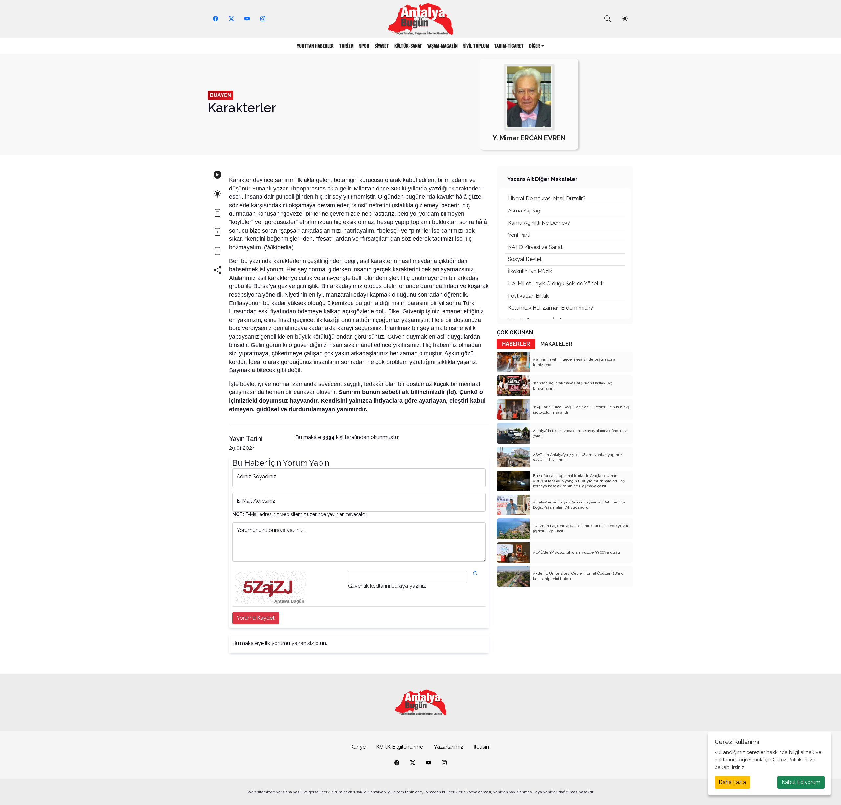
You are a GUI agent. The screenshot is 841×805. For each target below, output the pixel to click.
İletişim (482, 747)
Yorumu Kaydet (256, 618)
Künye (358, 747)
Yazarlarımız (448, 747)
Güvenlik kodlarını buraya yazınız (387, 586)
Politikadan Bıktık (528, 296)
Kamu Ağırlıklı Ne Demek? (539, 223)
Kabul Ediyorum (801, 782)
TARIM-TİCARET (509, 45)
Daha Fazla (732, 782)
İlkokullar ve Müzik (530, 271)
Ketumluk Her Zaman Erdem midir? (550, 308)
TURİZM (346, 45)
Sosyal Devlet (525, 259)
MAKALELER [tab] (556, 344)
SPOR (364, 45)
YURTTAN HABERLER (315, 45)
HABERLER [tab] (516, 344)
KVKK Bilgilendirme (399, 747)
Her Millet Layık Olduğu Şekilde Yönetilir (555, 283)
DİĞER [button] (534, 45)
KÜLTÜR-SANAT (408, 45)
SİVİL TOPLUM (476, 45)
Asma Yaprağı (524, 211)
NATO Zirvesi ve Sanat (535, 247)
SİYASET (382, 45)
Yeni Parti (519, 235)
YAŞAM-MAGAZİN (442, 45)
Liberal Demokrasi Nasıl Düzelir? (547, 198)
